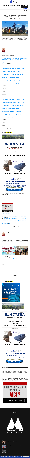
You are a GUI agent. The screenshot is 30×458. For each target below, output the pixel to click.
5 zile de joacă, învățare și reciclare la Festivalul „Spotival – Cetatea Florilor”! (10, 369)
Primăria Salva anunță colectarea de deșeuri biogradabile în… (13, 65)
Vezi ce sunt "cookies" (15, 457)
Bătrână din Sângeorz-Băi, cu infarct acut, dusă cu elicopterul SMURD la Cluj (17, 445)
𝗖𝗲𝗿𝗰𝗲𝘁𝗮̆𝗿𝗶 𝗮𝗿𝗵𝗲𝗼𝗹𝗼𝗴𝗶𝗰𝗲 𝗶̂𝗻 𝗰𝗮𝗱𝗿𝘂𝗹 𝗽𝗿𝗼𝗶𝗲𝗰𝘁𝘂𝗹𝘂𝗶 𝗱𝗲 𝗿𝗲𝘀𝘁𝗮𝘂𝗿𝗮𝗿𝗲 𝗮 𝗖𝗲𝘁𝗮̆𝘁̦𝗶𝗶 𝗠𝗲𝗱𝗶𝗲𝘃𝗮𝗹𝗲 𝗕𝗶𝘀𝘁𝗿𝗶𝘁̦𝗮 (13, 376)
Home (2, 13)
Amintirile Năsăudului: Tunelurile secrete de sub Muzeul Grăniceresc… (15, 86)
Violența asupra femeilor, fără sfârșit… (12, 441)
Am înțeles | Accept (26, 456)
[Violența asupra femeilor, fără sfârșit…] (4, 442)
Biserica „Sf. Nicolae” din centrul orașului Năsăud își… (12, 83)
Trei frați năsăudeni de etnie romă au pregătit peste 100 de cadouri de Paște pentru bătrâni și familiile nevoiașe (17, 450)
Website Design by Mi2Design (5, 223)
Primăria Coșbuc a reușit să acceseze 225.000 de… (11, 77)
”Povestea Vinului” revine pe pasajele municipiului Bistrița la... (8, 256)
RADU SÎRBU (3, 52)
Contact (9, 223)
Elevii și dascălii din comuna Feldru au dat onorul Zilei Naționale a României (13, 62)
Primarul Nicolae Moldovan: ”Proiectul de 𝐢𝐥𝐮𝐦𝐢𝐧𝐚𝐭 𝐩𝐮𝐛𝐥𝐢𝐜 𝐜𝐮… (13, 71)
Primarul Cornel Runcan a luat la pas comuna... (22, 255)
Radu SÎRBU (11, 19)
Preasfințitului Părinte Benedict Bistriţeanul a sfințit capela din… (14, 93)
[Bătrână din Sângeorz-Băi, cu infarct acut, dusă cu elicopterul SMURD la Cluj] (4, 446)
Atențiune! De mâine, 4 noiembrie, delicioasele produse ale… (13, 74)
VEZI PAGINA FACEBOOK (15, 158)
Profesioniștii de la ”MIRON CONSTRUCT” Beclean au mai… (13, 68)
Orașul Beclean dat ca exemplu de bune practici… (11, 89)
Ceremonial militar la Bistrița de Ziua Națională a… (11, 80)
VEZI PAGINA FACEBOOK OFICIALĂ (15, 309)
